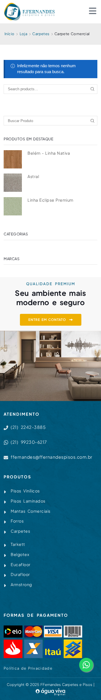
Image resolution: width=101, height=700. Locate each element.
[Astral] (13, 183)
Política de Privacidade (28, 668)
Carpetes (40, 33)
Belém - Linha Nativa (48, 153)
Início (9, 33)
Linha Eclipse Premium (50, 199)
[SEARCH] (92, 89)
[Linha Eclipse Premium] (13, 206)
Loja (23, 33)
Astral (33, 176)
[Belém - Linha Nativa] (13, 159)
